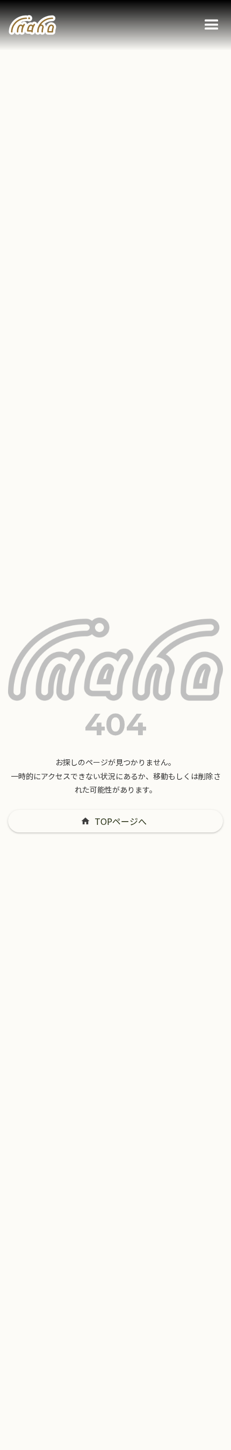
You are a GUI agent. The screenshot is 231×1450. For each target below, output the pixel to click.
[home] (32, 25)
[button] (211, 25)
